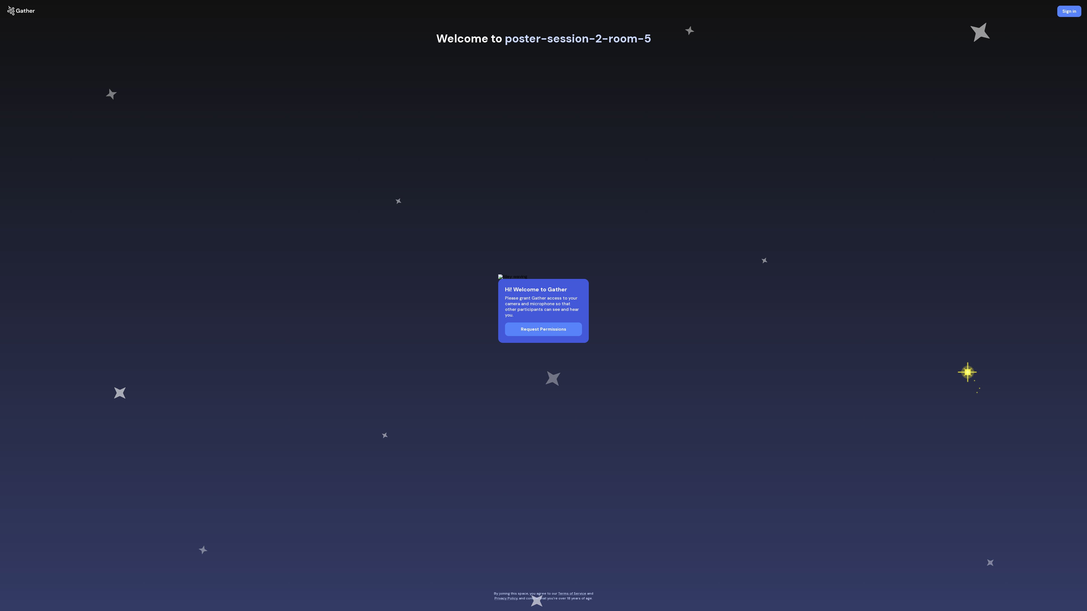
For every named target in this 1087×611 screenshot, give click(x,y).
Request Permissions (543, 329)
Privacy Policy (506, 598)
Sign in (1069, 11)
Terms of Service (572, 593)
